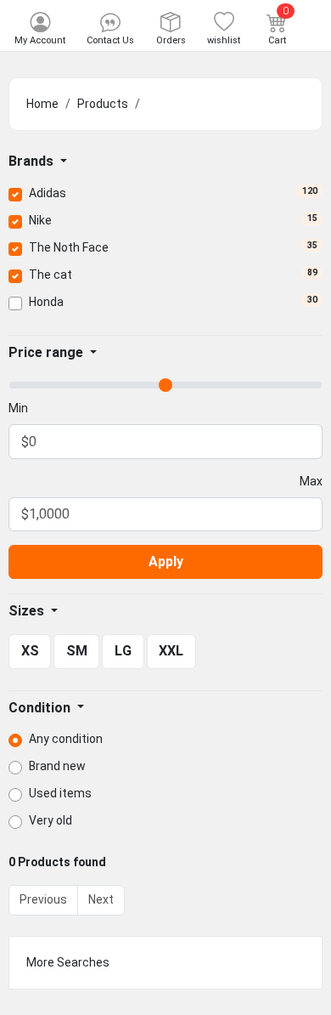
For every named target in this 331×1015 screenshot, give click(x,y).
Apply (166, 561)
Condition (41, 708)
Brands (32, 161)
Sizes (28, 611)
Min (18, 408)
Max (311, 481)
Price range (47, 352)
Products (102, 104)
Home (42, 104)
